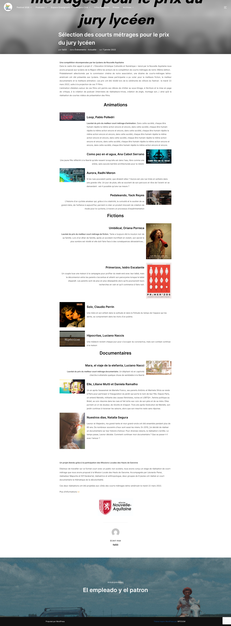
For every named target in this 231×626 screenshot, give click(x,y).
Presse (116, 7)
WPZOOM (181, 621)
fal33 (64, 49)
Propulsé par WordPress (55, 621)
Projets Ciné (82, 7)
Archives (127, 7)
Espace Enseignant (60, 7)
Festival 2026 (23, 7)
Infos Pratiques (101, 7)
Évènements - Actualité (85, 49)
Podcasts (40, 7)
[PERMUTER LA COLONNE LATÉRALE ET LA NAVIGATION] (226, 7)
